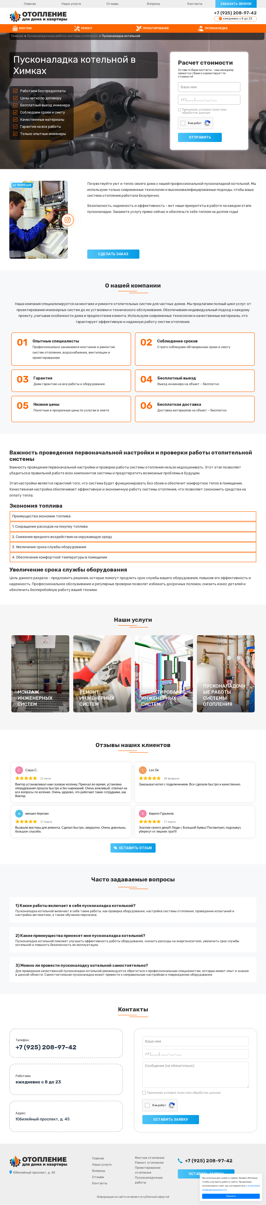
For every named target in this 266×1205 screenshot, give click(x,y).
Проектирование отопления (147, 1170)
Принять (231, 1196)
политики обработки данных (204, 111)
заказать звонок (236, 4)
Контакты (194, 4)
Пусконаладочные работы (149, 1180)
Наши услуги (71, 4)
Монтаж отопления (149, 1158)
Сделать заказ (113, 254)
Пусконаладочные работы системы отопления (62, 36)
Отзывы (112, 4)
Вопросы (153, 4)
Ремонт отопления (149, 1162)
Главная (30, 4)
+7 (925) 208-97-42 (235, 13)
